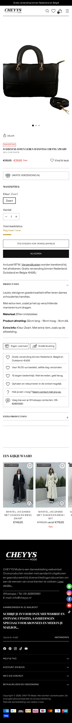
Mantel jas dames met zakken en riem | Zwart (18, 515)
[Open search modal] (47, 11)
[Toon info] (29, 503)
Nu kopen (35, 253)
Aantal (7, 209)
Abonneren (62, 637)
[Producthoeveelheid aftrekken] (16, 216)
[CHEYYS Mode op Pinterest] (10, 649)
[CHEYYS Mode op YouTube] (26, 649)
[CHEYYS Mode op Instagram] (16, 649)
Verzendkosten (31, 264)
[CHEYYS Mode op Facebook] (5, 649)
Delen (10, 136)
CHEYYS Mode (29, 695)
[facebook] (69, 599)
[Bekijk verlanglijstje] (53, 11)
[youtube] (69, 605)
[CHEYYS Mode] (13, 11)
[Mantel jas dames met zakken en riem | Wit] (50, 485)
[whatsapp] (69, 586)
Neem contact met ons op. (46, 391)
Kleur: (10, 194)
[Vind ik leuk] (29, 465)
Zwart (9, 200)
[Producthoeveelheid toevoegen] (6, 216)
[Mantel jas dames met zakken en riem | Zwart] (18, 485)
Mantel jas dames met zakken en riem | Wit (50, 515)
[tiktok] (69, 612)
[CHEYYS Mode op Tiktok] (21, 649)
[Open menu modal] (67, 11)
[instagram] (69, 592)
